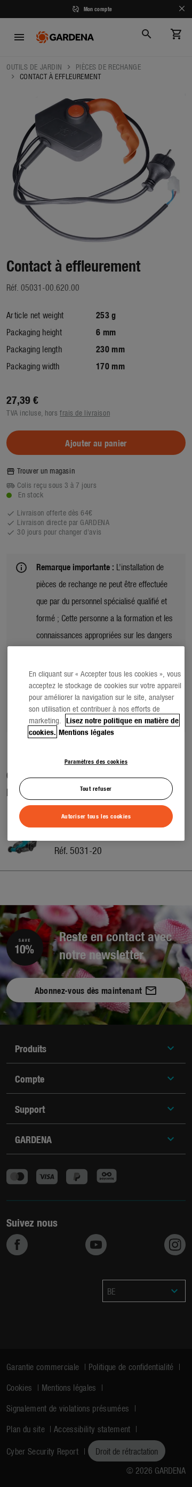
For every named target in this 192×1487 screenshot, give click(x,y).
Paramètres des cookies (96, 761)
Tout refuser (96, 788)
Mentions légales (86, 731)
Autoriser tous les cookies (96, 816)
